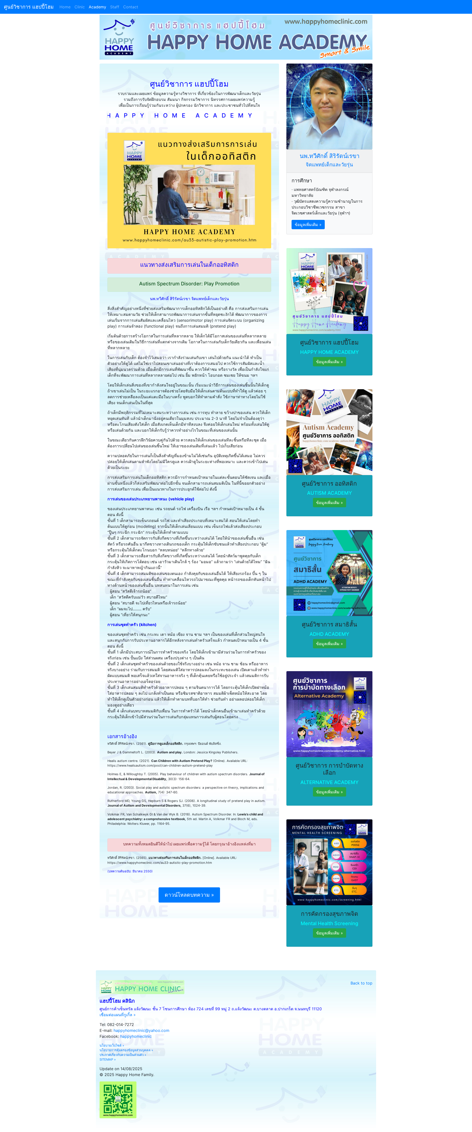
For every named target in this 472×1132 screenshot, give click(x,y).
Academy (97, 6)
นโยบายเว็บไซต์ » (112, 1045)
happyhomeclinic (136, 1036)
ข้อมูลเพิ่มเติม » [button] (308, 224)
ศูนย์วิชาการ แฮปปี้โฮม (29, 7)
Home (66, 6)
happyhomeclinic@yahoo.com (141, 1030)
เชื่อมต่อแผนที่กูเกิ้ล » (118, 1014)
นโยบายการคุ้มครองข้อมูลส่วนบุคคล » (126, 1050)
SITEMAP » (108, 1059)
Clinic (79, 6)
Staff (114, 6)
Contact (130, 6)
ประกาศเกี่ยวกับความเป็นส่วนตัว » (123, 1055)
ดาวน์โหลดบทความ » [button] (189, 895)
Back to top (361, 983)
